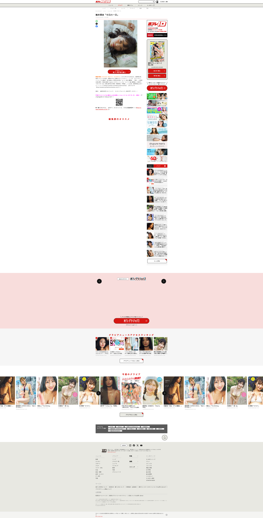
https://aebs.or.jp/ (112, 452)
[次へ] (164, 393)
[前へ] (98, 393)
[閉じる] (166, 515)
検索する (153, 1)
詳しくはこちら (99, 516)
